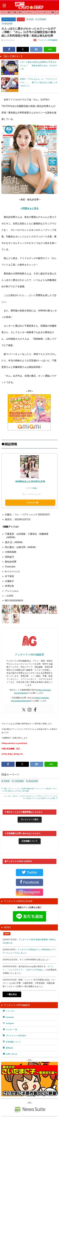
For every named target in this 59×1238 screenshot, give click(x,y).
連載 (52, 12)
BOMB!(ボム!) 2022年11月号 (30, 481)
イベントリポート (42, 12)
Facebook (10, 1017)
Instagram (10, 1023)
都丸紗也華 (8, 23)
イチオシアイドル (8, 19)
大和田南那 (42, 19)
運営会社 (9, 1048)
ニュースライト (16, 970)
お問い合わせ (11, 1054)
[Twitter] (24, 710)
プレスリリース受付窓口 (16, 1036)
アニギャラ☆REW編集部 (48, 40)
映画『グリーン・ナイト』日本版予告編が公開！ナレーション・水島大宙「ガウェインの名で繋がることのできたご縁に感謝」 (29, 789)
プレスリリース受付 (29, 819)
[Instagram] (29, 710)
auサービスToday (34, 970)
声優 (14, 12)
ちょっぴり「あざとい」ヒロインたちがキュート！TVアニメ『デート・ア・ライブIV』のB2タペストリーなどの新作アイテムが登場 (31, 797)
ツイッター (10, 1011)
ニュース (21, 19)
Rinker (35, 488)
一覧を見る (12, 994)
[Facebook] (35, 710)
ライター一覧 (11, 1029)
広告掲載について (29, 841)
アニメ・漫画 (6, 12)
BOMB (31, 19)
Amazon (31, 502)
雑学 (20, 12)
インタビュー (29, 12)
